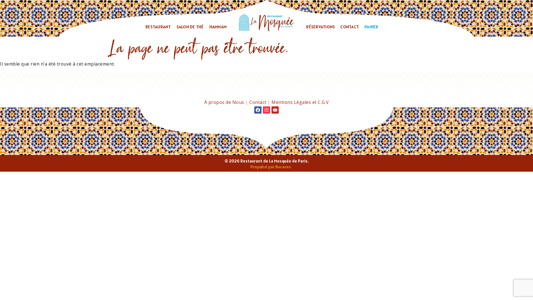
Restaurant (158, 26)
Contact (349, 26)
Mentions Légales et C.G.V (300, 102)
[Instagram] (266, 110)
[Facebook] (258, 110)
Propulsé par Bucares (270, 166)
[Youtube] (275, 110)
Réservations (320, 26)
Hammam (218, 26)
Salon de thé (190, 26)
